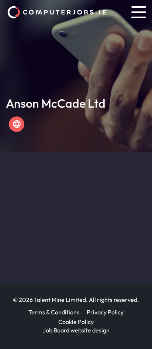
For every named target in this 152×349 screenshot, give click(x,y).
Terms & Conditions (53, 312)
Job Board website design (76, 330)
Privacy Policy (105, 312)
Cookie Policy (76, 321)
